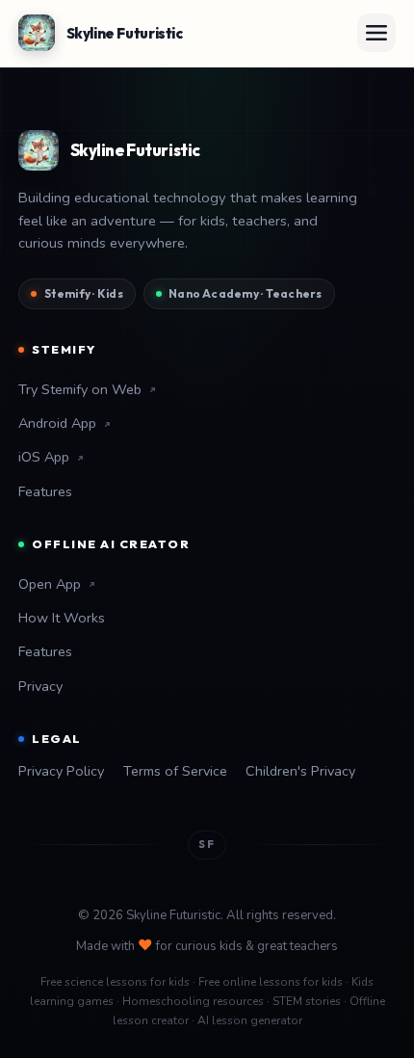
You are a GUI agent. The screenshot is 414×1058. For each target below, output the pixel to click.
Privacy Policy (61, 770)
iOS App (43, 456)
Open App (49, 584)
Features (45, 491)
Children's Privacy (300, 770)
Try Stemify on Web (80, 389)
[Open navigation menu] (376, 32)
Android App (57, 423)
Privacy (40, 686)
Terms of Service (175, 770)
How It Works (61, 617)
